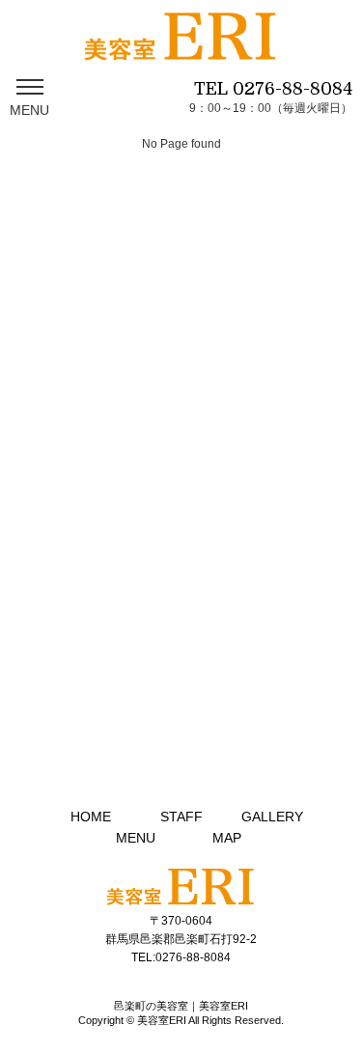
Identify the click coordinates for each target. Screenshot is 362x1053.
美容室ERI (161, 1020)
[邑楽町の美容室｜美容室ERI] (181, 48)
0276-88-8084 (292, 88)
